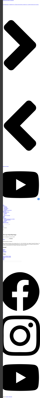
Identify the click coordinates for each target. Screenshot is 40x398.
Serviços (3, 217)
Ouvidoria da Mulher (5, 222)
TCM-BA (3, 257)
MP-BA (3, 259)
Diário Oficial (4, 211)
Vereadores (5, 207)
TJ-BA (3, 258)
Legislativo (3, 205)
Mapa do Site (4, 221)
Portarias (5, 212)
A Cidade (3, 216)
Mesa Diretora (6, 208)
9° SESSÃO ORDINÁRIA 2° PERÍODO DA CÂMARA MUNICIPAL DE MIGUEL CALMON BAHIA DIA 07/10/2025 (19, 4)
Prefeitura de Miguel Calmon (6, 256)
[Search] (9, 224)
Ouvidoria (5, 220)
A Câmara (5, 206)
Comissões (5, 209)
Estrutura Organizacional (8, 210)
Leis (4, 214)
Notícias (3, 250)
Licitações (5, 213)
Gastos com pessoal (7, 215)
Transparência (4, 251)
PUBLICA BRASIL (9, 396)
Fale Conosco (4, 218)
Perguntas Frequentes (7, 219)
